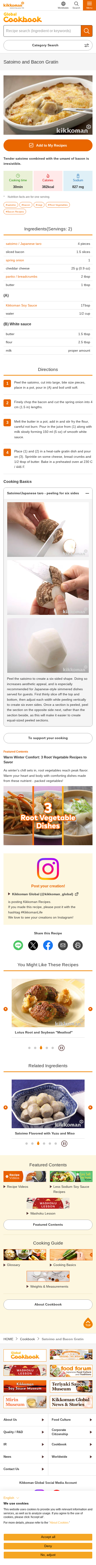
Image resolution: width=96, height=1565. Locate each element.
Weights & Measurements (49, 1286)
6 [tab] (56, 1143)
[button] (11, 1498)
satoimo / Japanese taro (23, 244)
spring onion (15, 260)
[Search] (87, 31)
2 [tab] (35, 1048)
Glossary (13, 1265)
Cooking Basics (64, 1265)
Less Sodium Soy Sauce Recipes (71, 1189)
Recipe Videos (17, 1186)
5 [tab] (52, 1048)
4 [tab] (47, 1048)
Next (90, 1009)
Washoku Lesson (42, 1213)
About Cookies (59, 1522)
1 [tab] (29, 1048)
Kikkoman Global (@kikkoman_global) (42, 894)
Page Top (88, 1322)
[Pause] (61, 1048)
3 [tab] (41, 1048)
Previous (5, 1009)
